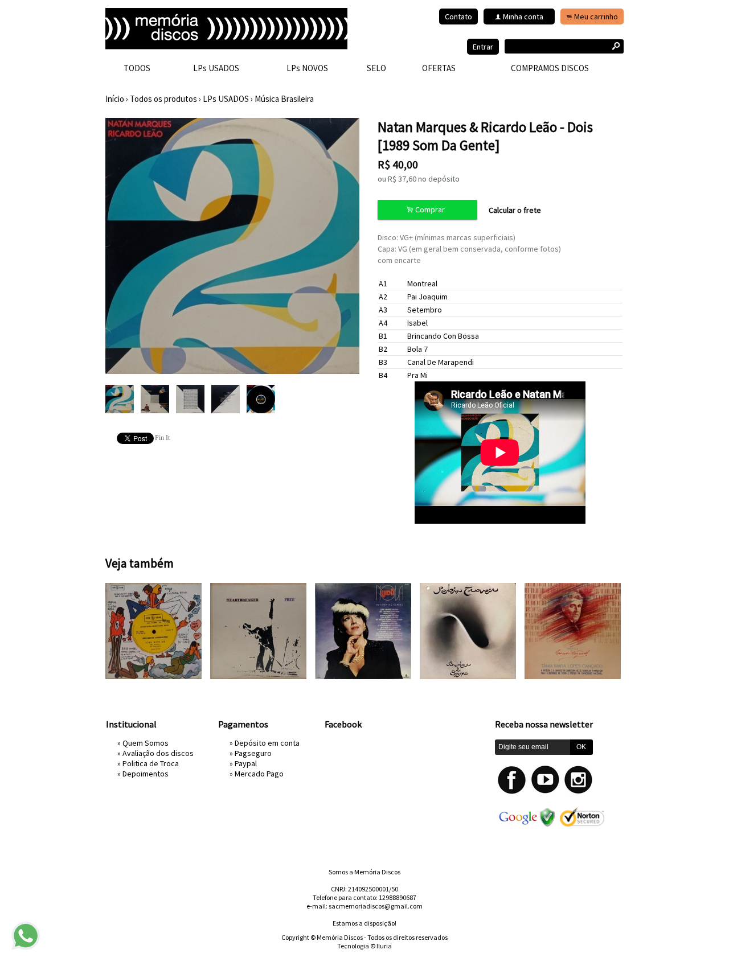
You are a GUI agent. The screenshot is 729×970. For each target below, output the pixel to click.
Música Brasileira (284, 98)
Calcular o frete (515, 210)
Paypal (246, 763)
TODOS (137, 68)
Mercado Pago (259, 773)
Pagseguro (253, 753)
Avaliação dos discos (158, 753)
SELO (376, 68)
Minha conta (523, 16)
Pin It (162, 438)
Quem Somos (145, 743)
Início (114, 98)
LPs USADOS (216, 68)
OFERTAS (439, 68)
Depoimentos (145, 773)
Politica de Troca (150, 763)
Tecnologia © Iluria (364, 946)
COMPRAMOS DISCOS (550, 68)
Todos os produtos (163, 98)
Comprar (427, 209)
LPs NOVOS (307, 68)
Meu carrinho (596, 16)
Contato (458, 16)
